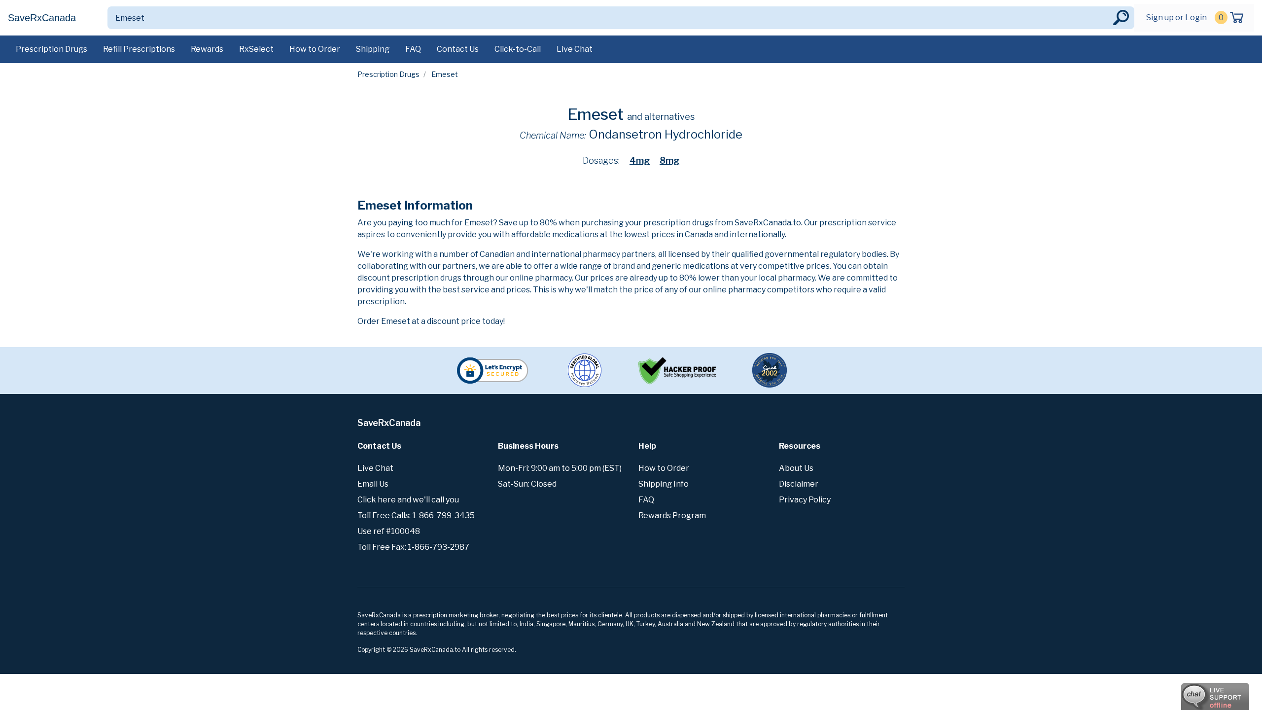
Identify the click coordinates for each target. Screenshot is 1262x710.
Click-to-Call (517, 49)
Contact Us (458, 49)
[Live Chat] (1188, 692)
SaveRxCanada (42, 17)
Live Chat (575, 49)
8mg (669, 160)
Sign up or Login (1176, 17)
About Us (796, 468)
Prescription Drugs (51, 49)
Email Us (372, 484)
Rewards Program (672, 515)
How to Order (314, 49)
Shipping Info (663, 484)
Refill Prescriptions (139, 49)
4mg (640, 160)
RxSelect (256, 49)
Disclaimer (798, 484)
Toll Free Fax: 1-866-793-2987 (413, 547)
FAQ (413, 49)
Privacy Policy (805, 499)
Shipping (372, 49)
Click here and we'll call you (408, 499)
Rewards (207, 49)
